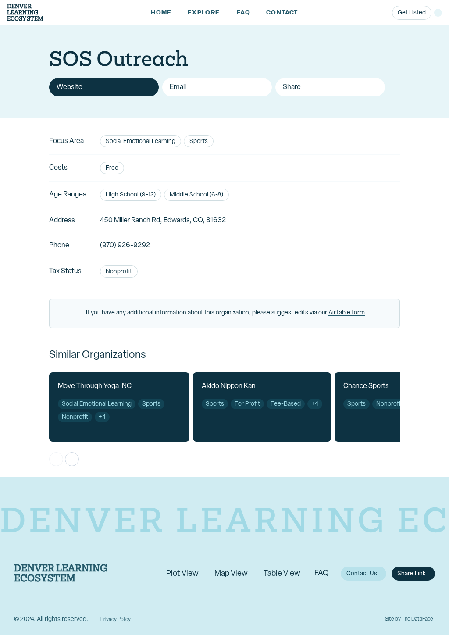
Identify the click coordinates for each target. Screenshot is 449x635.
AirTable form (346, 313)
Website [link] (69, 87)
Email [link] (178, 87)
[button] (204, 12)
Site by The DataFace (409, 619)
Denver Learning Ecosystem (60, 574)
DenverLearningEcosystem (25, 12)
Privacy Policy (115, 619)
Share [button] (292, 87)
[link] (161, 12)
